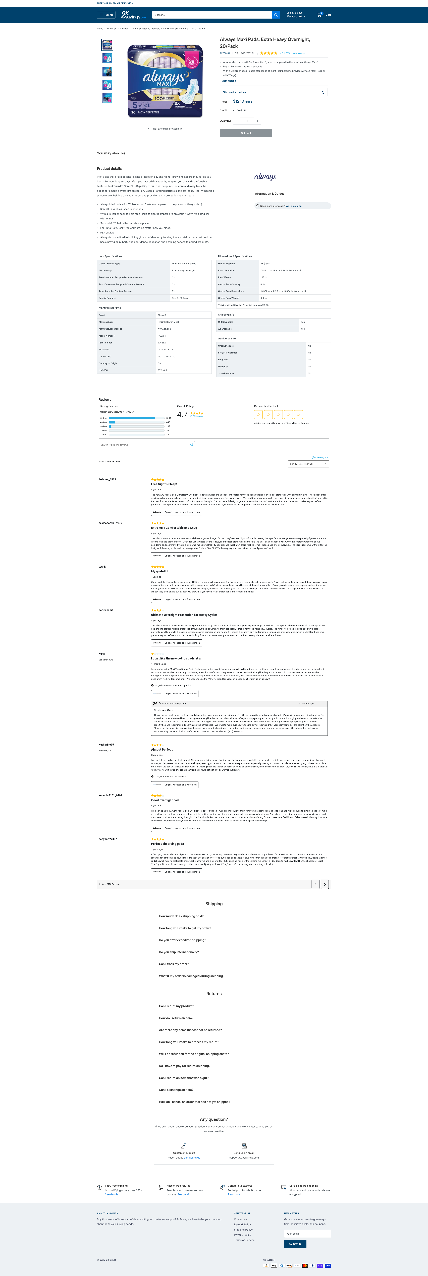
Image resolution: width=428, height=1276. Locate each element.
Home (100, 28)
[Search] (276, 15)
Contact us (240, 1219)
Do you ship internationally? (179, 952)
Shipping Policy (243, 1229)
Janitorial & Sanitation (117, 28)
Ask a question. (294, 206)
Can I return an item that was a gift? (184, 1078)
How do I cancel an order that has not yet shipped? (194, 1102)
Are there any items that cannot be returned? (190, 1030)
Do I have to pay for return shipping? (184, 1066)
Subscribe (295, 1243)
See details (111, 1194)
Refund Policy (242, 1224)
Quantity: (225, 120)
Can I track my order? (174, 964)
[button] (319, 15)
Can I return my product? (176, 1006)
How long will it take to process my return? (189, 1042)
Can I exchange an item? (176, 1089)
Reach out (234, 1194)
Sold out (246, 133)
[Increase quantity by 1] (257, 120)
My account (295, 16)
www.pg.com (164, 328)
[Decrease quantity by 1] (236, 120)
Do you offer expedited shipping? (182, 940)
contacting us (192, 1157)
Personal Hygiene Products (146, 28)
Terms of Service (244, 1240)
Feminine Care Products (175, 28)
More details (229, 80)
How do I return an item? (176, 1018)
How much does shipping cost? (181, 916)
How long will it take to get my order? (185, 928)
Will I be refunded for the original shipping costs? (194, 1054)
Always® (225, 53)
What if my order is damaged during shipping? (192, 976)
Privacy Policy (242, 1234)
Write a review (298, 53)
